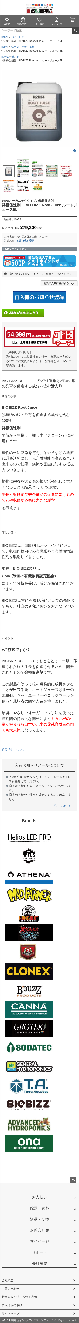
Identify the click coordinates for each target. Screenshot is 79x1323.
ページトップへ (73, 1180)
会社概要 (40, 24)
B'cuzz (29, 990)
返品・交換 (39, 1219)
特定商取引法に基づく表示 (19, 1297)
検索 (75, 31)
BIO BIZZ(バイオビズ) (29, 1104)
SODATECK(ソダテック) (29, 1047)
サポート (39, 1252)
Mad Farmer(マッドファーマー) (29, 894)
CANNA (29, 1009)
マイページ (56, 24)
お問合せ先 (39, 1230)
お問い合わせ (10, 1288)
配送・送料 (39, 1208)
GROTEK (29, 1028)
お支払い (39, 1197)
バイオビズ (17, 37)
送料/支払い (22, 24)
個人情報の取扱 (12, 1305)
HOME (5, 37)
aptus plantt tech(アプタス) (29, 856)
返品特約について (13, 749)
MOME (7, 24)
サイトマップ (10, 1313)
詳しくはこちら (64, 805)
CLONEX (29, 971)
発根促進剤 (28, 46)
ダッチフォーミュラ (29, 1124)
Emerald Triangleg (29, 913)
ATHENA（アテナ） (29, 875)
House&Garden (29, 951)
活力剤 (15, 46)
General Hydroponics (29, 1066)
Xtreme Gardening (29, 932)
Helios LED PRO (29, 837)
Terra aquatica (29, 1085)
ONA (29, 1143)
